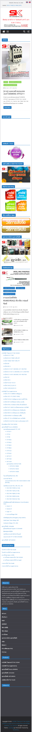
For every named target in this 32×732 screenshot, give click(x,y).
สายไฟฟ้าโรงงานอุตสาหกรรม (9, 294)
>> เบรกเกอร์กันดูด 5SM (11, 514)
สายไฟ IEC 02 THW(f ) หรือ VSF (11, 358)
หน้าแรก (4, 613)
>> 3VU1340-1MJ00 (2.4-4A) (12, 493)
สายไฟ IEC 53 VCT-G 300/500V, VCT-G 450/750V (16, 372)
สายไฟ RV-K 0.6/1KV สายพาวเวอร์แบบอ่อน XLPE (15, 421)
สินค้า (3, 620)
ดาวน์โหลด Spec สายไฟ (8, 555)
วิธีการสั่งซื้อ (5, 627)
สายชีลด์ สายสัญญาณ (20, 288)
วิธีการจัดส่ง (5, 631)
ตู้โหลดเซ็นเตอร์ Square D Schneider (12, 528)
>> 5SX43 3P (8, 509)
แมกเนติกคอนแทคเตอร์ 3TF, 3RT (11, 429)
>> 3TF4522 (8, 442)
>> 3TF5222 (8, 453)
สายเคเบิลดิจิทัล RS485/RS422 (9, 291)
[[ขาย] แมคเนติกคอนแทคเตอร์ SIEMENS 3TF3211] (16, 61)
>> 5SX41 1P (8, 506)
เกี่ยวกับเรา (4, 617)
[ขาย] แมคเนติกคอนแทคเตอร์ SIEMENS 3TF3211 (14, 92)
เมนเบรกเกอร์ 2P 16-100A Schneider (12, 537)
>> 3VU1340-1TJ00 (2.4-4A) (12, 490)
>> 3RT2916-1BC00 (13, 469)
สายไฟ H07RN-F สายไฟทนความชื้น (12, 415)
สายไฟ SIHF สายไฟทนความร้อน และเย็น (13, 402)
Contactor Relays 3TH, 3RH (10, 523)
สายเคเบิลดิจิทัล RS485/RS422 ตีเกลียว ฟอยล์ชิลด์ (15, 300)
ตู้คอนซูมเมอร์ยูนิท (8, 531)
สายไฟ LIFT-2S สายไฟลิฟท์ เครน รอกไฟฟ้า (14, 418)
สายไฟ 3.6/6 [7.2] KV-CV (9, 385)
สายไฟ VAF (6, 363)
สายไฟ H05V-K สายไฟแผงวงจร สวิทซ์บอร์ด (14, 413)
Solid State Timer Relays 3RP (11, 520)
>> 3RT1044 (8, 461)
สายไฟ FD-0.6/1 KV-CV (9, 382)
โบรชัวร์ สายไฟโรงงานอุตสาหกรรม (11, 552)
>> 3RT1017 (8, 456)
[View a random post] (28, 32)
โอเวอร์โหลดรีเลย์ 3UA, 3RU (10, 476)
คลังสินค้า (4, 624)
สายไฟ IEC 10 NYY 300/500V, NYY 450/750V (15, 374)
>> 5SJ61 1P (8, 511)
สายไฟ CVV (6, 377)
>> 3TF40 (7, 437)
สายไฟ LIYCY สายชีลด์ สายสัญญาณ (12, 393)
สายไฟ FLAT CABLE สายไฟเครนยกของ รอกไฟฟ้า (16, 407)
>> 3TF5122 (8, 450)
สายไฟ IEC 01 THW (8, 355)
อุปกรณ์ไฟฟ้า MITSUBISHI (8, 540)
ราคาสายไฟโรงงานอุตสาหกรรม (10, 566)
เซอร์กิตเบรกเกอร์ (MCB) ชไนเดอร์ (12, 534)
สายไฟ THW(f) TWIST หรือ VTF (11, 361)
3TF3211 (5, 82)
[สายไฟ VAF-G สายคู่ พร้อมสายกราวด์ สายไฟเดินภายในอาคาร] (7, 322)
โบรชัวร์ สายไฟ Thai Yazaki (9, 549)
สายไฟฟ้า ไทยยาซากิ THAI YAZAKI (11, 353)
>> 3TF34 (7, 434)
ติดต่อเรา (4, 645)
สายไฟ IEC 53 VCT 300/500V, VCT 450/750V (15, 369)
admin (15, 88)
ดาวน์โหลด (5, 634)
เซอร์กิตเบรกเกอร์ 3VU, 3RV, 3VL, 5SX (13, 486)
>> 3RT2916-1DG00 (13, 471)
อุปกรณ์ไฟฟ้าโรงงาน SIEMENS (15, 82)
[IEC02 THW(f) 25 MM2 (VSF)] (7, 341)
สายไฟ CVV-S (6, 380)
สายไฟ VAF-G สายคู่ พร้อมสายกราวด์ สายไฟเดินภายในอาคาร (21, 321)
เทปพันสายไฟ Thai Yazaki (8, 680)
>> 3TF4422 (8, 439)
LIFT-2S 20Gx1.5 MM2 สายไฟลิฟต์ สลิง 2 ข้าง (21, 331)
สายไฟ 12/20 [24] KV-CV (9, 388)
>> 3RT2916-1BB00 (13, 466)
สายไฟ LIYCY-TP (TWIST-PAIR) (11, 396)
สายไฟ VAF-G (7, 366)
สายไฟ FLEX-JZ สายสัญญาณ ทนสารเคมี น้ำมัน (15, 399)
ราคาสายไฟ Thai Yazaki (8, 563)
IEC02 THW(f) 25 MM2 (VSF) (21, 339)
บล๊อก (3, 641)
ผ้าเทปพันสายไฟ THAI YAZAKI (9, 424)
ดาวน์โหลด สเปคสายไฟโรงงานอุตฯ (12, 560)
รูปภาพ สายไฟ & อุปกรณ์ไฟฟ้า (9, 638)
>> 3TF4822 (8, 448)
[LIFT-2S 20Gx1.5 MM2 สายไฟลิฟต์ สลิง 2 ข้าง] (7, 332)
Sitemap (4, 652)
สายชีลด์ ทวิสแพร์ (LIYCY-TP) (9, 288)
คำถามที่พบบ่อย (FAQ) (7, 648)
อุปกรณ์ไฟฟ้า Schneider (8, 526)
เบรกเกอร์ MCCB (7, 478)
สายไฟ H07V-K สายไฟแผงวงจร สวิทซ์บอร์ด (14, 410)
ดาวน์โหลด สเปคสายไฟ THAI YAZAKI (13, 557)
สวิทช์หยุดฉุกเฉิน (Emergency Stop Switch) (14, 517)
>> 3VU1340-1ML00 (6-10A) (12, 499)
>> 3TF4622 (8, 445)
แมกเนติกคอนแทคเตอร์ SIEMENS (10, 85)
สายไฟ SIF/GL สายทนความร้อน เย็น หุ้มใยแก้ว (15, 404)
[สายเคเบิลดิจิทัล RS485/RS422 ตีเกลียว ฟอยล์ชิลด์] (16, 277)
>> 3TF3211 (8, 431)
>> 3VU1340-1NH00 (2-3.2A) (12, 488)
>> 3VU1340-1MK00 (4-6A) (12, 496)
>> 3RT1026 (8, 459)
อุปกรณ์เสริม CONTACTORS (14, 464)
